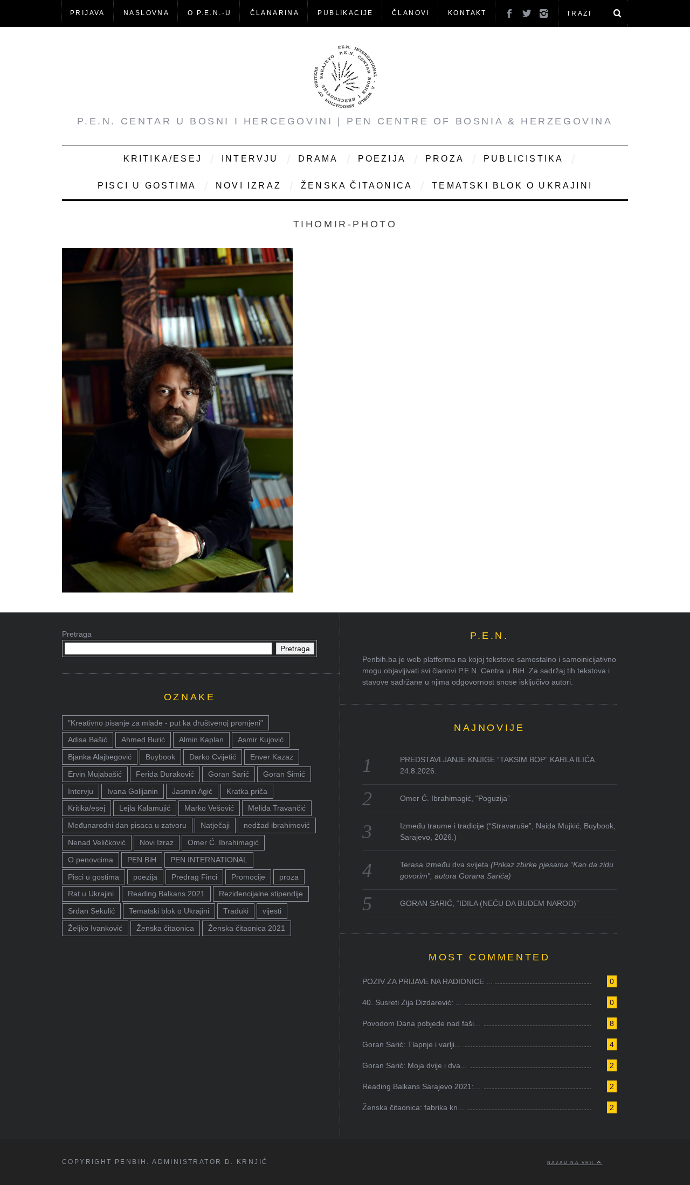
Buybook (160, 756)
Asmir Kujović (261, 739)
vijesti (272, 911)
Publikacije (345, 13)
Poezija (382, 158)
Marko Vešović (209, 808)
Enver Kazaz (271, 756)
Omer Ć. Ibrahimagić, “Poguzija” (455, 798)
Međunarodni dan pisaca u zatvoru (127, 825)
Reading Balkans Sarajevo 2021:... (421, 1086)
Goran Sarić (228, 774)
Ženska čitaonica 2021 (246, 928)
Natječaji (215, 825)
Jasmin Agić (192, 791)
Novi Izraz (248, 185)
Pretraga (77, 634)
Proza (444, 158)
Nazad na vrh (572, 1162)
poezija (145, 877)
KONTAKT (467, 13)
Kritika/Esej (162, 158)
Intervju (250, 158)
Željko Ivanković (95, 928)
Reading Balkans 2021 (166, 893)
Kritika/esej (86, 808)
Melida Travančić (277, 808)
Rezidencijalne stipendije (261, 893)
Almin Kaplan (201, 739)
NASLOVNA (146, 13)
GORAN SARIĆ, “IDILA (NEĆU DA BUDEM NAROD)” (489, 903)
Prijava (87, 13)
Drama (318, 158)
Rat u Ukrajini (91, 893)
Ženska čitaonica (356, 185)
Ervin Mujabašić (95, 774)
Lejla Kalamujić (144, 808)
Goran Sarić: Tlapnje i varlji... (411, 1044)
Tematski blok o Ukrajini (512, 185)
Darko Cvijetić (212, 756)
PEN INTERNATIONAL (208, 859)
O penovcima (90, 859)
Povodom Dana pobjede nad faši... (421, 1023)
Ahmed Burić (143, 739)
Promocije (248, 877)
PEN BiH (141, 859)
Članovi (411, 13)
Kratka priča (246, 791)
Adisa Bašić (87, 739)
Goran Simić (284, 774)
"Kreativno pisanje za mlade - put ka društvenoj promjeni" (165, 723)
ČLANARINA (275, 13)
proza (289, 877)
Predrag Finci (194, 877)
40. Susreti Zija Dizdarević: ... (412, 1002)
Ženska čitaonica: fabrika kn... (413, 1107)
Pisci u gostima (147, 185)
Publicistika (523, 158)
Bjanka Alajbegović (100, 756)
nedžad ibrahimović (277, 825)
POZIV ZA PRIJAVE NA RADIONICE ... (427, 981)
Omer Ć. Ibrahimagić (223, 842)
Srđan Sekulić (91, 911)
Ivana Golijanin (132, 791)
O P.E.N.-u (209, 13)
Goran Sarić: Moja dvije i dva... (414, 1065)
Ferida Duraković (165, 774)
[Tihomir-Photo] (177, 589)
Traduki (236, 911)
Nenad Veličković (97, 842)
